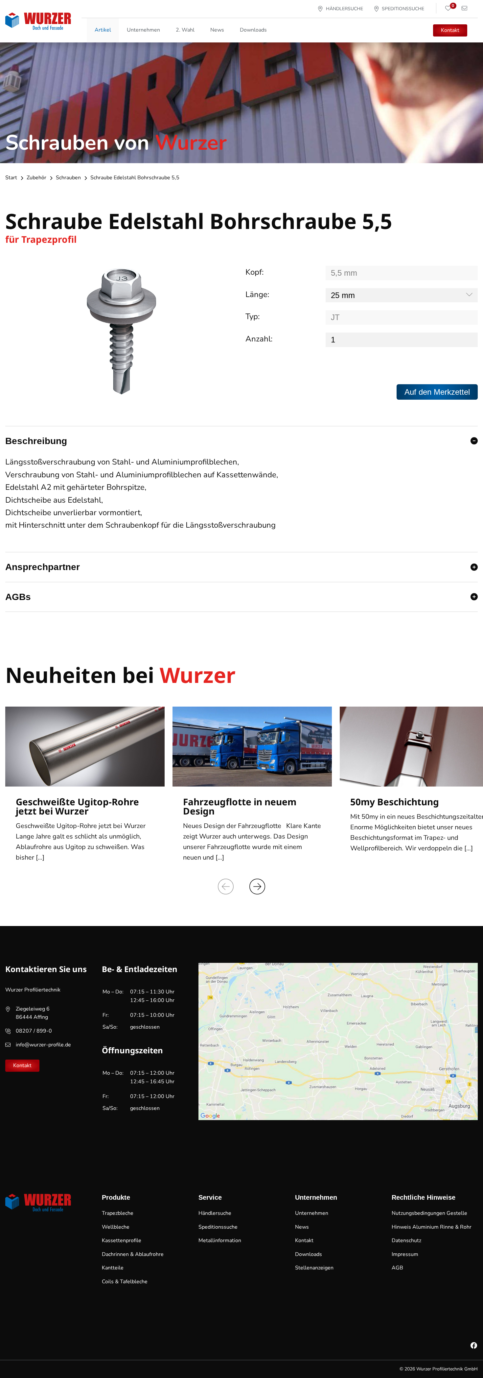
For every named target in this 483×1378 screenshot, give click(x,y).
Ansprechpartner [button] (42, 567)
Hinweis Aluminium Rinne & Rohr (432, 1227)
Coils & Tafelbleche (125, 1281)
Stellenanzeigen (314, 1267)
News (217, 30)
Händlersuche (214, 1213)
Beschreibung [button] (36, 441)
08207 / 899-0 (34, 1031)
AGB (397, 1267)
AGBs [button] (18, 597)
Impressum (405, 1254)
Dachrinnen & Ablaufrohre (133, 1254)
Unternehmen (311, 1213)
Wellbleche (115, 1227)
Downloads (253, 30)
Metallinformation (219, 1240)
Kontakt (450, 30)
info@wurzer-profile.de (43, 1044)
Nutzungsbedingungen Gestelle (429, 1213)
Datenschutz (406, 1240)
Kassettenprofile (121, 1240)
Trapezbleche (117, 1213)
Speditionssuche (218, 1227)
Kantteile (113, 1267)
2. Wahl (185, 30)
